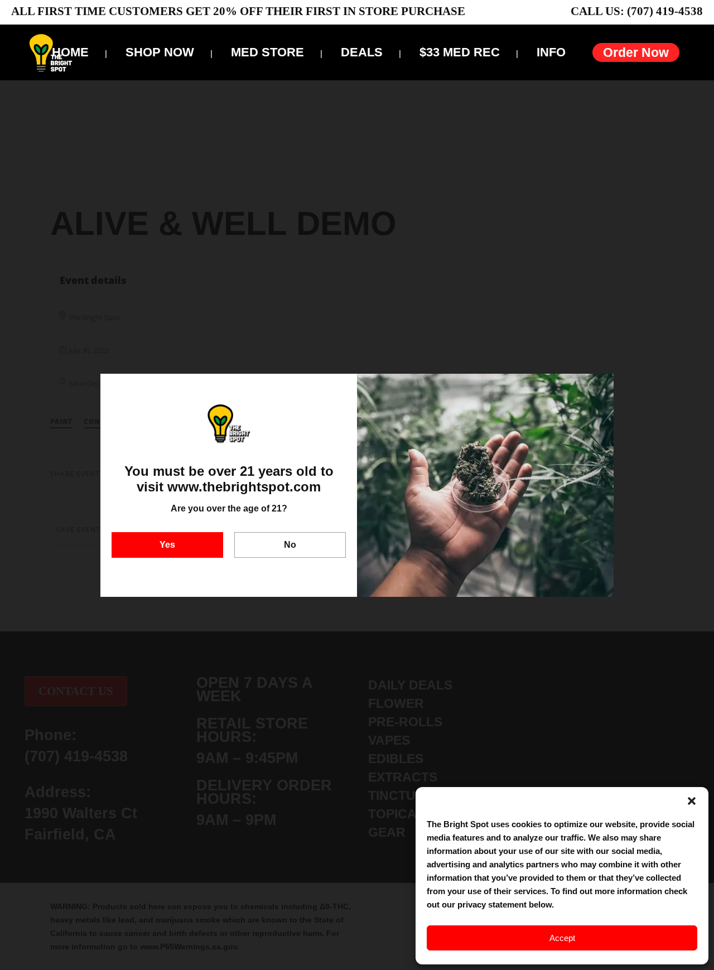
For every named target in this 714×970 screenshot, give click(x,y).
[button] (691, 801)
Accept (562, 938)
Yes (167, 544)
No (290, 544)
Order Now (636, 52)
